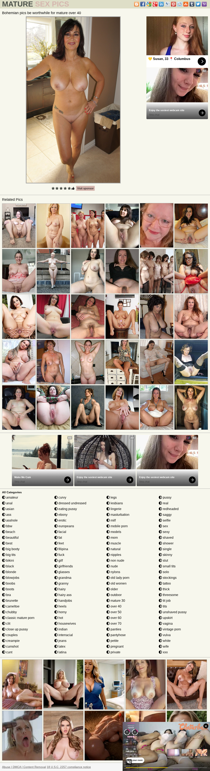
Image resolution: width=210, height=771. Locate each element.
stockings (169, 577)
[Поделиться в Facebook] (142, 4)
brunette (11, 600)
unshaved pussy (174, 612)
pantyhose (118, 635)
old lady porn (119, 577)
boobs (10, 583)
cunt (8, 652)
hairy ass (65, 595)
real (165, 503)
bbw (8, 526)
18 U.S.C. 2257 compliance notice (69, 767)
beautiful (12, 537)
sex (165, 526)
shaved (167, 537)
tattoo (166, 583)
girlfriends (65, 566)
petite (114, 640)
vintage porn (171, 629)
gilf (60, 560)
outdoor (116, 595)
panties (115, 629)
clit (7, 623)
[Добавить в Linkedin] (161, 4)
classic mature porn (19, 618)
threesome (170, 595)
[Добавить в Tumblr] (191, 4)
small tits (169, 566)
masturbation (119, 514)
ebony (62, 514)
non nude (117, 560)
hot (60, 618)
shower (167, 543)
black (9, 566)
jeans (62, 640)
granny (63, 583)
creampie (12, 640)
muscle (115, 543)
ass (8, 514)
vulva (166, 635)
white (166, 640)
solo (165, 572)
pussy (166, 497)
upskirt (167, 618)
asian (9, 509)
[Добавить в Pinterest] (173, 4)
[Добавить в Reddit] (179, 4)
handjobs (65, 600)
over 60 (115, 618)
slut (165, 560)
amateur (11, 497)
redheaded (170, 509)
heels (62, 606)
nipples (115, 555)
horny (62, 612)
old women (118, 583)
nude (114, 566)
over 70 (115, 623)
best (8, 543)
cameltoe (12, 606)
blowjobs (12, 577)
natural (115, 549)
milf (113, 520)
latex (61, 646)
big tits (10, 555)
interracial (65, 635)
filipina (63, 549)
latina (62, 652)
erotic (62, 520)
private (115, 652)
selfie (166, 520)
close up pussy (16, 629)
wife (165, 646)
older (114, 589)
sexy (166, 532)
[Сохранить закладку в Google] (148, 4)
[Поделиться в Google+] (155, 4)
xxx (165, 652)
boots (9, 589)
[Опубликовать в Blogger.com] (136, 4)
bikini (9, 560)
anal (9, 503)
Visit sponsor (85, 188)
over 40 (115, 606)
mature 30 (117, 600)
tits (164, 606)
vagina (167, 623)
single (167, 549)
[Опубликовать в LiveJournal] (167, 4)
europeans (66, 526)
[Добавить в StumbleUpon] (185, 4)
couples (11, 635)
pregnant (116, 646)
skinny (167, 555)
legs (113, 497)
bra (8, 595)
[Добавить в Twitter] (198, 4)
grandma (64, 577)
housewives (67, 623)
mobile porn (119, 526)
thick (166, 589)
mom (114, 537)
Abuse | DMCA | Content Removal (24, 767)
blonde (10, 572)
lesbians (116, 503)
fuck (61, 555)
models (115, 532)
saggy (167, 514)
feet (61, 543)
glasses (64, 572)
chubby (11, 612)
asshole (11, 520)
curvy (62, 497)
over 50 (115, 612)
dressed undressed (72, 503)
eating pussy (67, 509)
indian (62, 629)
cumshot (11, 646)
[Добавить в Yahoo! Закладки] (204, 4)
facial (62, 532)
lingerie (115, 509)
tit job (166, 600)
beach (10, 532)
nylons (115, 572)
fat (60, 537)
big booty (12, 549)
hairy (62, 589)
